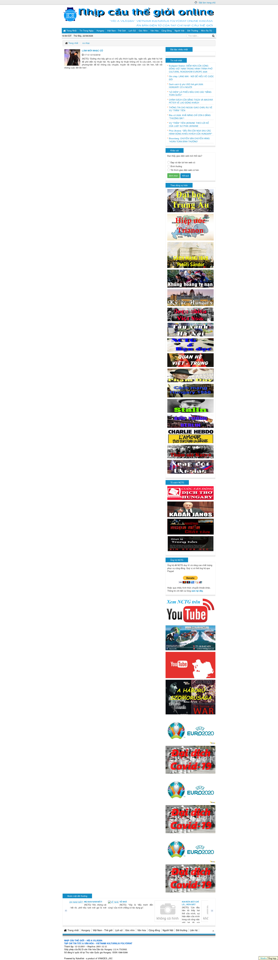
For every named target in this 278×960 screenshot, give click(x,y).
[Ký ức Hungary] (190, 297)
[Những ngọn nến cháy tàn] (190, 526)
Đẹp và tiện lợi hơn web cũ (183, 162)
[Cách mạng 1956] (190, 390)
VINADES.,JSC (105, 958)
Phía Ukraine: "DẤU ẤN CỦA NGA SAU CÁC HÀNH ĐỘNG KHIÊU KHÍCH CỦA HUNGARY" (190, 132)
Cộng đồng (154, 930)
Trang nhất (73, 930)
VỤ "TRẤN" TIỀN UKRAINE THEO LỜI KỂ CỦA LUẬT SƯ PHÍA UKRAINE (189, 124)
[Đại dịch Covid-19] (190, 759)
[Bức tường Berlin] (190, 420)
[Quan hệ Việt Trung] (190, 359)
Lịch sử (119, 930)
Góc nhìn (130, 930)
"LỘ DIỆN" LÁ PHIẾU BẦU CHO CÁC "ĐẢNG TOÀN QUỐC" (190, 94)
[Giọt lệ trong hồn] (190, 543)
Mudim (263, 958)
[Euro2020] (190, 729)
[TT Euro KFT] (190, 637)
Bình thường (176, 166)
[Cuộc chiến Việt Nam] (190, 314)
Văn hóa (141, 930)
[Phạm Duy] (190, 375)
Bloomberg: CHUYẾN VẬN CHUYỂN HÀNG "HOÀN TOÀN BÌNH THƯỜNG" (189, 140)
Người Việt (168, 930)
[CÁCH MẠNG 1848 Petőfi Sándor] (190, 254)
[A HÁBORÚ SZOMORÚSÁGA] (190, 696)
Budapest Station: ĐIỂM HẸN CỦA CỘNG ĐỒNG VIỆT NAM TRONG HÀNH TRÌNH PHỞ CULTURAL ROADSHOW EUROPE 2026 (190, 68)
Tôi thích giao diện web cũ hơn (185, 170)
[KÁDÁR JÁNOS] (190, 509)
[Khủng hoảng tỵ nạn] (190, 278)
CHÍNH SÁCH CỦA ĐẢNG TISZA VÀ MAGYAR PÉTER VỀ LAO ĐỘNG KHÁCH (191, 101)
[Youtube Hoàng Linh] (190, 664)
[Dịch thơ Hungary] (190, 492)
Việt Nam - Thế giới (102, 930)
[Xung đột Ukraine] (190, 466)
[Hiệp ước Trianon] (190, 226)
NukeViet (80, 958)
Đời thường (181, 930)
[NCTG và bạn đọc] (190, 344)
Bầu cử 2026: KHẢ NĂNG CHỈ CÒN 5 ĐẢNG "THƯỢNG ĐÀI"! (190, 117)
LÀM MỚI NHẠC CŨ (92, 50)
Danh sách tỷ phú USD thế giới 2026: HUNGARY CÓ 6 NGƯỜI (186, 86)
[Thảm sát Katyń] (190, 451)
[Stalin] (190, 405)
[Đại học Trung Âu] (190, 200)
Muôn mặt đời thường (77, 895)
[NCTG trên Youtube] (190, 610)
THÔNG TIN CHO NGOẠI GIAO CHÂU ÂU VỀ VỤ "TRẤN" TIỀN (190, 109)
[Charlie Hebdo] (190, 436)
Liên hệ (194, 930)
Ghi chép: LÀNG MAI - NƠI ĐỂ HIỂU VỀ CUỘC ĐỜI (191, 78)
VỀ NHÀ (86, 902)
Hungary (85, 930)
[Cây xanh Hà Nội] (190, 329)
